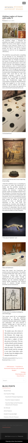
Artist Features (8, 411)
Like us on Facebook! (12, 425)
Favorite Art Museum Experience (14, 396)
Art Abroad (7, 408)
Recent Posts (7, 390)
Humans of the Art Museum (11, 417)
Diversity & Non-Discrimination (14, 441)
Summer (20, 358)
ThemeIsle (20, 436)
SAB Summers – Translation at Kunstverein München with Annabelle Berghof (14, 368)
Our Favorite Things (9, 393)
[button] (10, 30)
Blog (16, 358)
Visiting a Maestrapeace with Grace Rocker (20, 374)
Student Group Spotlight (10, 414)
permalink (12, 360)
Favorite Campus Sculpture (12, 400)
